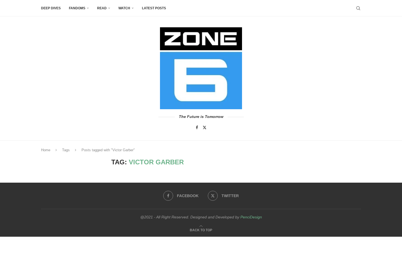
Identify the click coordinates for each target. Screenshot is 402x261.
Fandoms (77, 8)
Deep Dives (51, 8)
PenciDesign (251, 217)
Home (45, 150)
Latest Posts (154, 8)
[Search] (358, 8)
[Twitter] (204, 127)
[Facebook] (197, 127)
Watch (124, 8)
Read (102, 8)
